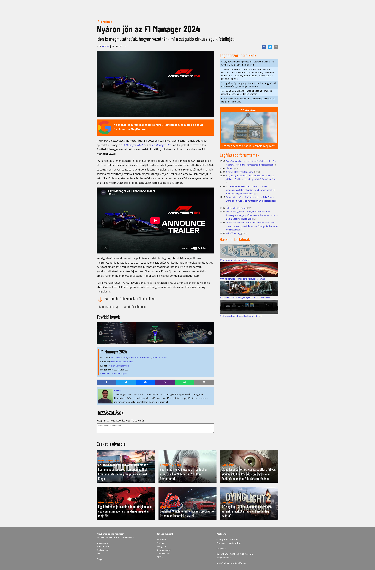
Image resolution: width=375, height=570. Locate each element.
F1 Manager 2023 (162, 145)
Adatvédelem (103, 550)
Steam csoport (164, 550)
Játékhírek (104, 21)
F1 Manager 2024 (113, 351)
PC (112, 357)
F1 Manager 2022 (132, 145)
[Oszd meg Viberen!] (165, 382)
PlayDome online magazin (110, 533)
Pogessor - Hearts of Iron (229, 543)
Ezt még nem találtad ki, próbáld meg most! (249, 146)
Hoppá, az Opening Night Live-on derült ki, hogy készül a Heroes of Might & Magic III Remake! (248, 85)
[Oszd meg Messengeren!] (145, 382)
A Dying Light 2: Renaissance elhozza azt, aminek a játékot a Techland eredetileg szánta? (246, 92)
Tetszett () (109, 307)
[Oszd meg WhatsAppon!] (184, 382)
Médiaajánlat (103, 546)
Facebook (161, 539)
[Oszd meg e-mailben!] (276, 47)
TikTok (160, 557)
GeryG (105, 46)
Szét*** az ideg (233, 233)
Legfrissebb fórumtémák (240, 155)
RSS (98, 553)
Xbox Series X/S (159, 357)
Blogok (100, 559)
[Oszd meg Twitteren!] (270, 47)
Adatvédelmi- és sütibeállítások (231, 563)
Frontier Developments (122, 361)
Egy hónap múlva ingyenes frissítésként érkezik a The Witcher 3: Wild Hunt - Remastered (247, 63)
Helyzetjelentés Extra (236, 208)
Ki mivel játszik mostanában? (239, 172)
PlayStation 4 (121, 357)
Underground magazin (227, 539)
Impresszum (102, 543)
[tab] (154, 342)
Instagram (161, 546)
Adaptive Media (224, 557)
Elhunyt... (230, 168)
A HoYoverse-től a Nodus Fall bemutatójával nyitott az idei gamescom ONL (248, 100)
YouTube (161, 543)
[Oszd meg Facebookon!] (264, 47)
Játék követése (136, 307)
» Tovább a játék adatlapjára (113, 373)
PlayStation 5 (134, 357)
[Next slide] (210, 333)
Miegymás (221, 548)
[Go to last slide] (101, 333)
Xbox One (146, 357)
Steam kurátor (163, 553)
